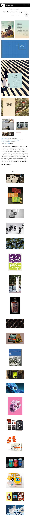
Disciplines (8, 5)
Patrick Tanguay (15, 140)
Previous (13, 15)
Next (18, 15)
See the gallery (5, 164)
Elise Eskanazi (4, 138)
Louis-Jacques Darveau (6, 140)
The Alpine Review (5, 143)
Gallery (12, 5)
